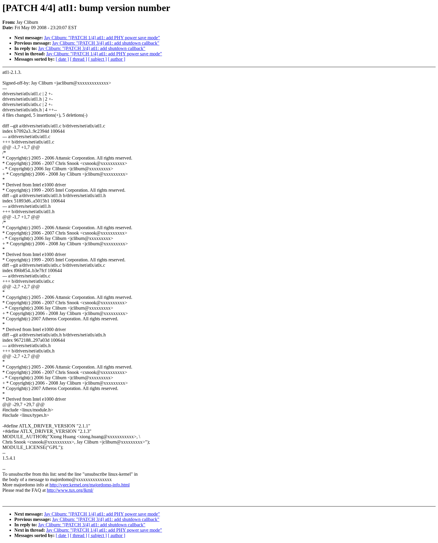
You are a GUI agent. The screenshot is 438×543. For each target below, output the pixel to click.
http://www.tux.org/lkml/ (70, 490)
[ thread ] (78, 59)
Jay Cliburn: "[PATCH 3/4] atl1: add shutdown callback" (105, 43)
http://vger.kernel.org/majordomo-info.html (89, 484)
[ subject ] (97, 59)
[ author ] (116, 59)
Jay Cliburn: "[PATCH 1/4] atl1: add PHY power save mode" (102, 37)
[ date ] (62, 59)
